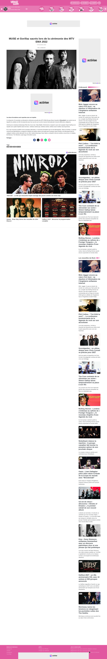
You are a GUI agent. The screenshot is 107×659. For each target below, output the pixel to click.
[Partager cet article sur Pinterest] (41, 140)
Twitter (8, 650)
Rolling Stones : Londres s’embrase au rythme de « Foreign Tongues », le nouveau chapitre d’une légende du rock (89, 242)
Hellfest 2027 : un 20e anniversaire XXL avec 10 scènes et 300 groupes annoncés (89, 578)
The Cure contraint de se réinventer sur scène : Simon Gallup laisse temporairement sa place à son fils (89, 210)
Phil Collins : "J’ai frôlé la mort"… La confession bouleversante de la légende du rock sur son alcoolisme (89, 148)
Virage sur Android (44, 650)
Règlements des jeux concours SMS (80, 650)
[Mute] (26, 9)
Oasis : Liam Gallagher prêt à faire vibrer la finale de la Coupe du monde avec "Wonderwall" (89, 475)
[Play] (2, 9)
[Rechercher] (99, 2)
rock (8, 146)
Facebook (9, 649)
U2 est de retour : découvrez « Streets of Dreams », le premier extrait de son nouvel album (88, 506)
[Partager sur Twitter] (37, 140)
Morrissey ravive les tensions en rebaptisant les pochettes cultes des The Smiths (89, 610)
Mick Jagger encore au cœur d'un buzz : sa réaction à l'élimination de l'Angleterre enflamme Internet (89, 108)
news (14, 146)
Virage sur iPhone (43, 649)
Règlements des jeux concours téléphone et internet (85, 652)
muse (11, 146)
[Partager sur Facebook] (34, 140)
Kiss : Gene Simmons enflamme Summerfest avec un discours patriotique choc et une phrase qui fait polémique (89, 543)
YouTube (9, 654)
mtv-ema (19, 146)
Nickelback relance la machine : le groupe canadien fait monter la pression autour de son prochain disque (88, 445)
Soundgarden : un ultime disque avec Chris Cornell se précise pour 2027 (89, 180)
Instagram (9, 652)
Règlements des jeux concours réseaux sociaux (84, 649)
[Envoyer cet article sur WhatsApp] (45, 140)
